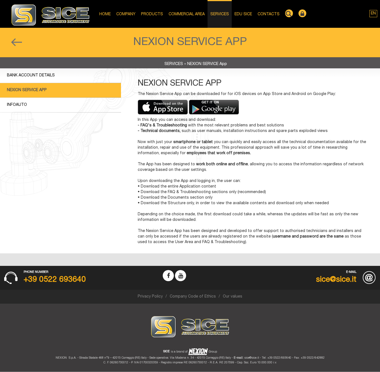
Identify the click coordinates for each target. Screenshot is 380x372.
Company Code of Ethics (193, 297)
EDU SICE (243, 14)
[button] (373, 13)
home (105, 14)
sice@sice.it (251, 357)
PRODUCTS (152, 14)
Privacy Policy (150, 297)
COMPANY (125, 14)
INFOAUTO (17, 105)
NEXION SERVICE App (27, 90)
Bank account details (31, 76)
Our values (232, 297)
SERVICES (219, 14)
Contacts (269, 14)
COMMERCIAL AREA (187, 14)
